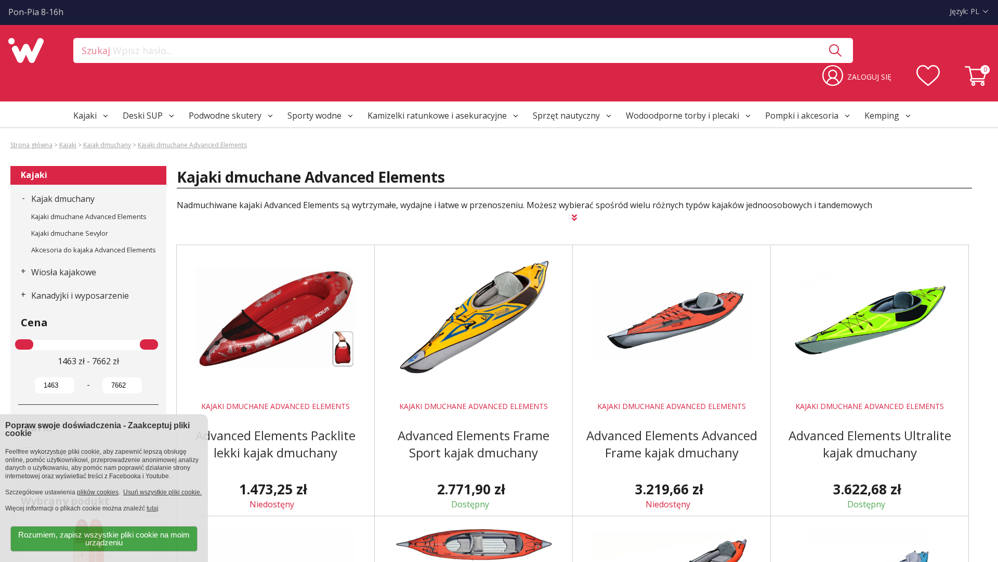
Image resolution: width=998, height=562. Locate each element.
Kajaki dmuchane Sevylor (69, 233)
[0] (977, 82)
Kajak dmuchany (107, 144)
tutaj (153, 508)
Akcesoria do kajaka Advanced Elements (93, 249)
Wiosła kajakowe (63, 272)
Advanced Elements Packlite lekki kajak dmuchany (275, 444)
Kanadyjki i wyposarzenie (80, 295)
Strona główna (31, 144)
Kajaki (67, 144)
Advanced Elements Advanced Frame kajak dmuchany (671, 444)
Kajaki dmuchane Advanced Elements (192, 144)
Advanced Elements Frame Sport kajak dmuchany (473, 444)
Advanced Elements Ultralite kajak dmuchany (870, 444)
